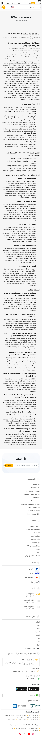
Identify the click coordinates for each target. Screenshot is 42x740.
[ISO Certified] (20, 706)
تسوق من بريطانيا (21, 715)
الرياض (38, 622)
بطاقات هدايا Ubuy (33, 546)
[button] (17, 3)
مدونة (38, 549)
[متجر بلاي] (21, 689)
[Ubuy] (32, 3)
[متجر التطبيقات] (34, 689)
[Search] (3, 7)
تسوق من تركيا (22, 719)
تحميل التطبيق (35, 526)
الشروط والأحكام (33, 728)
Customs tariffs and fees (30, 504)
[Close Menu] (40, 4)
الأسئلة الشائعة (35, 539)
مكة (38, 629)
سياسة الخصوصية (21, 728)
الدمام (38, 635)
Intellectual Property (32, 494)
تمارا (38, 553)
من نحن (11, 728)
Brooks (5, 37)
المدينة (37, 632)
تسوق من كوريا (20, 717)
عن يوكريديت (36, 543)
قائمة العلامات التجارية (33, 530)
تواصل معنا (35, 730)
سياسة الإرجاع (35, 536)
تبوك (38, 645)
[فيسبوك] (38, 734)
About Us (36, 485)
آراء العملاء (36, 533)
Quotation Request (32, 491)
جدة (38, 625)
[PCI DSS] (35, 706)
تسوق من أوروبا (11, 719)
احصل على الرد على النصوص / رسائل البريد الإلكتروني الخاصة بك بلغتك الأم (19, 664)
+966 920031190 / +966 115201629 (25, 671)
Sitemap (36, 498)
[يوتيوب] (29, 734)
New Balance (25, 37)
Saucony (14, 37)
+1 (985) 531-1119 (31, 679)
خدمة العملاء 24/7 (28, 660)
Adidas (36, 37)
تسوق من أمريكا (33, 715)
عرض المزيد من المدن (33, 648)
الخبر (38, 638)
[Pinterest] (21, 734)
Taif (38, 642)
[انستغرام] (34, 734)
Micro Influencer (34, 511)
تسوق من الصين (33, 719)
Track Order (35, 501)
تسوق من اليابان (9, 715)
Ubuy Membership (33, 514)
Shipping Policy (34, 508)
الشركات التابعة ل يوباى (32, 556)
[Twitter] (25, 734)
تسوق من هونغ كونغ (32, 717)
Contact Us (35, 488)
